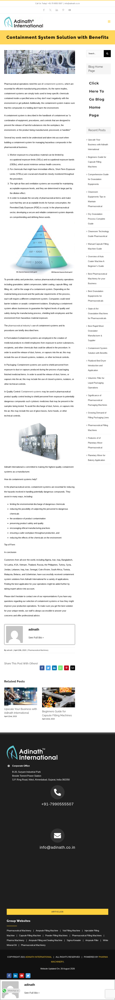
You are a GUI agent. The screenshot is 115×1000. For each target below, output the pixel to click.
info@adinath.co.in (72, 3)
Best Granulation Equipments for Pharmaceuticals (95, 296)
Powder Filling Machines (56, 935)
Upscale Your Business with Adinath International (98, 144)
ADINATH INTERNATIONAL (38, 957)
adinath (9, 650)
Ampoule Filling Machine (47, 930)
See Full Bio (35, 637)
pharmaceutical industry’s (20, 325)
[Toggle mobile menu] (109, 21)
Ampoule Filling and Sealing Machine (45, 940)
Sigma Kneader (74, 940)
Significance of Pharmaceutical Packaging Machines (97, 400)
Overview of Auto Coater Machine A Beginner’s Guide (96, 261)
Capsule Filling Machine (30, 935)
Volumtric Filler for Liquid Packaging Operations (96, 383)
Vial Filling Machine (71, 930)
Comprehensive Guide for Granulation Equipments (98, 179)
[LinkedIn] (15, 975)
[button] (6, 704)
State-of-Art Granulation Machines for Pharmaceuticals (98, 313)
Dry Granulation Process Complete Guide (96, 219)
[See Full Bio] (43, 638)
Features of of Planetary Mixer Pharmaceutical (95, 443)
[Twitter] (28, 975)
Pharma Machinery (15, 940)
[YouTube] (21, 975)
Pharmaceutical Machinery (38, 650)
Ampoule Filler (91, 940)
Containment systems (31, 391)
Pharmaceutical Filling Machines (87, 935)
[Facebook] (9, 975)
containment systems (54, 84)
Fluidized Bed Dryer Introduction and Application (97, 365)
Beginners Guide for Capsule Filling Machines (97, 162)
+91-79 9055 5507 (55, 3)
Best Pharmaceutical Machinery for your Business (97, 279)
